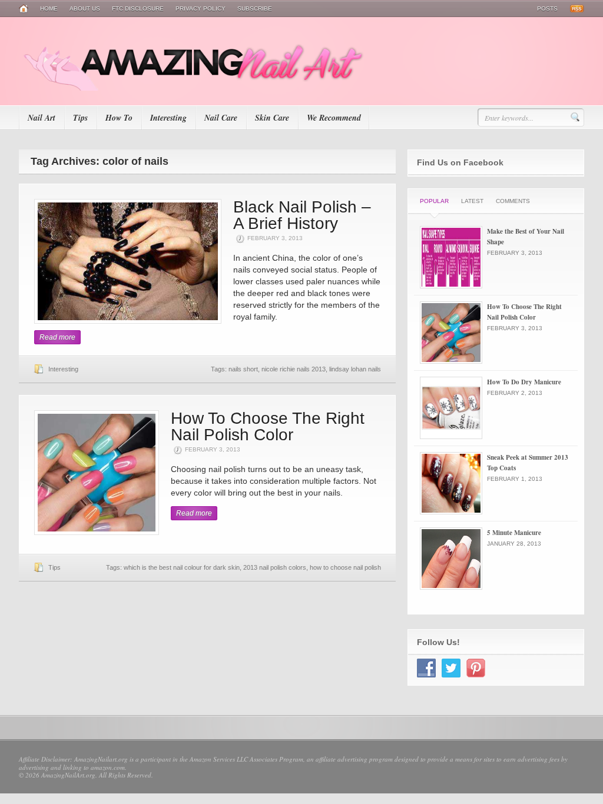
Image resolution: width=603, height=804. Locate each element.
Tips (80, 118)
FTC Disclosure (138, 8)
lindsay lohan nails (355, 369)
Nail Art (41, 118)
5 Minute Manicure (514, 532)
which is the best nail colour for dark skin (182, 567)
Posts (547, 8)
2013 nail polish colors (274, 567)
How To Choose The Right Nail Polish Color (268, 426)
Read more (57, 337)
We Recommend (334, 118)
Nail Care (220, 118)
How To (118, 118)
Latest (472, 201)
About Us (84, 8)
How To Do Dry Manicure (524, 382)
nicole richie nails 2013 (293, 369)
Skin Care (272, 118)
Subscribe (254, 8)
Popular (434, 201)
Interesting (168, 118)
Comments (513, 201)
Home (49, 8)
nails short (243, 369)
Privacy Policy (200, 8)
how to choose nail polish (345, 567)
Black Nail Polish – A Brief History (302, 215)
